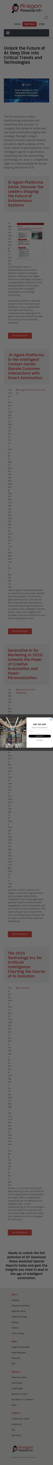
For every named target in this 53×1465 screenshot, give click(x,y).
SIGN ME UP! (40, 736)
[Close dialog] (51, 719)
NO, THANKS (40, 740)
